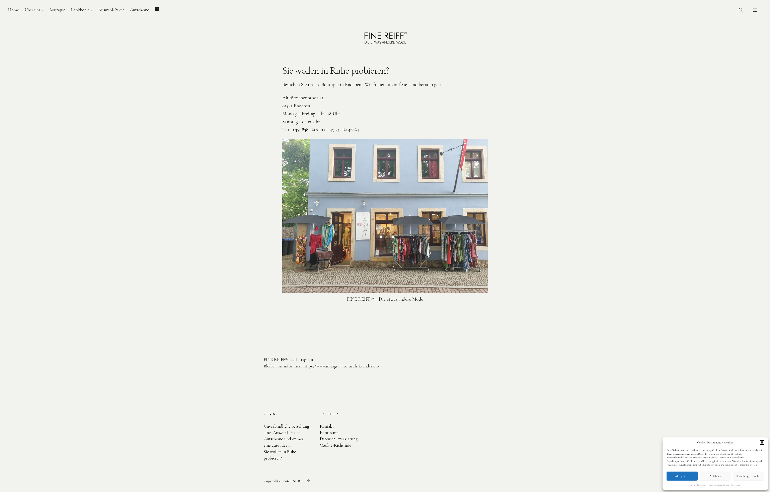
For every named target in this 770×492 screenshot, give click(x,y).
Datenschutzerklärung (718, 484)
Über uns (32, 9)
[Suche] (741, 10)
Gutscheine (139, 9)
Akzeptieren (682, 476)
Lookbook (80, 9)
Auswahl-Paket (111, 9)
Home (13, 9)
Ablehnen (715, 476)
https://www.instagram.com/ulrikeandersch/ (341, 366)
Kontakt (327, 426)
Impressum (736, 484)
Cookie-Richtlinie (698, 484)
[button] (762, 442)
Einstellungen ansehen (748, 476)
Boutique (57, 9)
